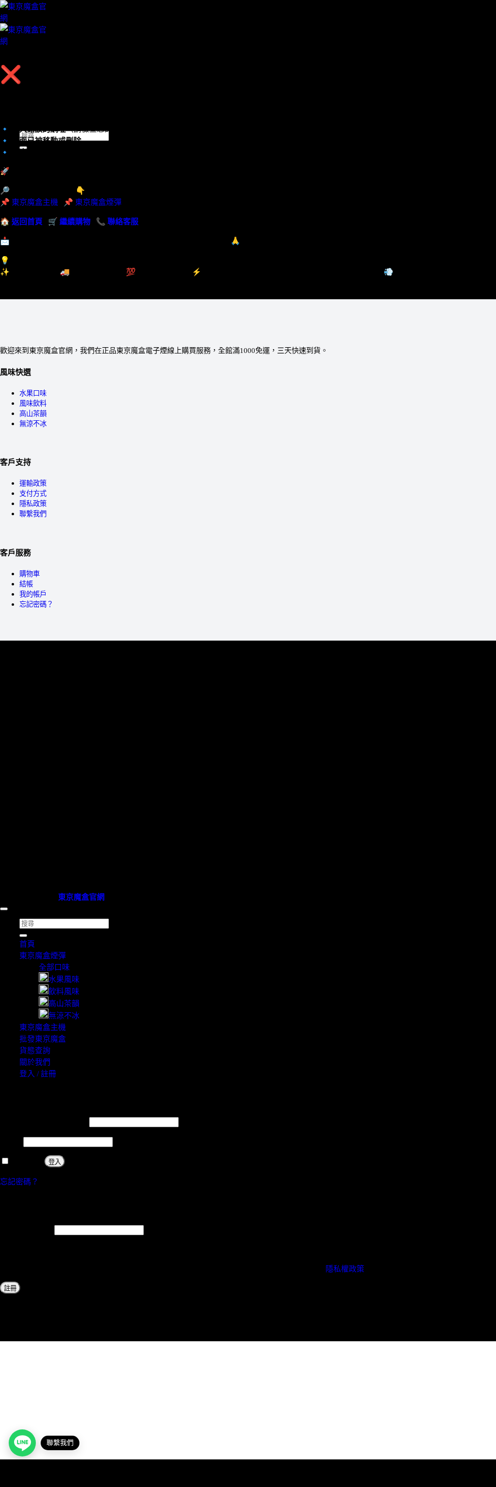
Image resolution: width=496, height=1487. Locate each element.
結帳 (26, 584)
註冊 (10, 1288)
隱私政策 (32, 503)
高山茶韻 (32, 413)
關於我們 (34, 1062)
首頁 (27, 944)
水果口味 (32, 393)
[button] (22, 58)
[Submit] (23, 935)
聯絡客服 (123, 221)
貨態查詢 (34, 1050)
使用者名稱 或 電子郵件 (43, 1122)
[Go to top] (4, 908)
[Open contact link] (22, 1442)
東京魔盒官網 (81, 897)
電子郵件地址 (26, 1230)
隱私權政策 (345, 1269)
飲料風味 (63, 991)
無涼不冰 (32, 424)
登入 (54, 1161)
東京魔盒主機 (42, 92)
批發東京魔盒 (42, 1039)
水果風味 (63, 979)
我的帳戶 (32, 594)
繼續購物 (75, 221)
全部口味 (54, 967)
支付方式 (32, 493)
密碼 (10, 1141)
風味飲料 (32, 403)
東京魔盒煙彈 (98, 202)
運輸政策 (32, 483)
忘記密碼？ (36, 604)
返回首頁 (27, 221)
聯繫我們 (32, 514)
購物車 (29, 574)
